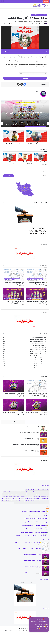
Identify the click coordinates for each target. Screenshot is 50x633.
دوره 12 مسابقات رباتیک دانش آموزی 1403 (38, 343)
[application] (25, 40)
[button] (25, 39)
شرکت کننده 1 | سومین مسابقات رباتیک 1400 (31, 438)
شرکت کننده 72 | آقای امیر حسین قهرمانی (21, 113)
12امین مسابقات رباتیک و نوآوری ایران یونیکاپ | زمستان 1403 (36, 498)
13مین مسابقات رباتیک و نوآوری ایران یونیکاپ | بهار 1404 (13, 498)
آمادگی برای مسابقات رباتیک (12, 630)
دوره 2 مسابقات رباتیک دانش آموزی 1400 (38, 355)
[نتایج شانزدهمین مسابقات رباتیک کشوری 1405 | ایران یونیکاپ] (36, 386)
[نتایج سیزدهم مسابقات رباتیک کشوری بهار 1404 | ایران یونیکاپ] (43, 434)
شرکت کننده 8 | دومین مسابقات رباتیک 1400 (31, 450)
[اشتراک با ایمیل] (21, 84)
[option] (33, 123)
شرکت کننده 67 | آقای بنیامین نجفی (9, 162)
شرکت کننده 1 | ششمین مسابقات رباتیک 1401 (31, 426)
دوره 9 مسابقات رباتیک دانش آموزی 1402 (38, 370)
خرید (42, 237)
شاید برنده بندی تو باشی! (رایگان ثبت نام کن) (39, 629)
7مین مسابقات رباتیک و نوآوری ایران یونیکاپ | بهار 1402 (33, 73)
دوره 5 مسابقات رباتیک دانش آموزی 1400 (38, 361)
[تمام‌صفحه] (3, 51)
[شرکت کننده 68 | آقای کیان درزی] (25, 157)
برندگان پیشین (4, 630)
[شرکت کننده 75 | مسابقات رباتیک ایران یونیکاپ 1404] (13, 405)
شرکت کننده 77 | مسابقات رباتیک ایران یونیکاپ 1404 (13, 394)
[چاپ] (18, 84)
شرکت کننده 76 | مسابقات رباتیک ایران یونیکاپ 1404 (36, 413)
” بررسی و (45, 237)
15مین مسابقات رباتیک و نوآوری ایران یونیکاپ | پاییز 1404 (13, 500)
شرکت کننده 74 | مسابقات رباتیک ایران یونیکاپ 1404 (31, 572)
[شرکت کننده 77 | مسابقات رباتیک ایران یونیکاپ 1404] (13, 386)
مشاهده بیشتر (25, 78)
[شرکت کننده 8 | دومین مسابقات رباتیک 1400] (43, 452)
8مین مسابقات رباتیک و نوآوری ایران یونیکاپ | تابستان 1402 (14, 494)
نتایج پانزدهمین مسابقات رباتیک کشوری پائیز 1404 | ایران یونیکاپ (36, 302)
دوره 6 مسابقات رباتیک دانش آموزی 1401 (38, 363)
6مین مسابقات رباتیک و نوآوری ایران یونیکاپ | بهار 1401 (13, 491)
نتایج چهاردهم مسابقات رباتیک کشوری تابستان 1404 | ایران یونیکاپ (15, 302)
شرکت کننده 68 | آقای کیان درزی (26, 162)
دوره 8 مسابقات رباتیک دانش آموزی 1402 (38, 368)
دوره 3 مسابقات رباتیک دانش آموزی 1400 (38, 357)
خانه (45, 12)
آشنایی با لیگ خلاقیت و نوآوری (24, 630)
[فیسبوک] (24, 84)
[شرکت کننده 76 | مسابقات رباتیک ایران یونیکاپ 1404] (36, 405)
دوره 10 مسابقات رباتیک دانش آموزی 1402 (38, 339)
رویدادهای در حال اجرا (19, 503)
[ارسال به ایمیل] (39, 23)
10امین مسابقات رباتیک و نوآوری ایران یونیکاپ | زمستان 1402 (14, 496)
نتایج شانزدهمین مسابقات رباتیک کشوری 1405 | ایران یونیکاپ (14, 283)
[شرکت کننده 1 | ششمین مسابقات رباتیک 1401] (43, 428)
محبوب (37, 422)
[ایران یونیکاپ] (39, 5)
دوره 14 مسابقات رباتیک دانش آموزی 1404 (38, 347)
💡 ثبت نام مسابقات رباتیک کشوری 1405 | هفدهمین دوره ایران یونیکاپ (37, 283)
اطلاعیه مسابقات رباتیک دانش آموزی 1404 (38, 337)
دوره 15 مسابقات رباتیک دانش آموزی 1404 (38, 349)
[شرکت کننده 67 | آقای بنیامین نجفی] (9, 157)
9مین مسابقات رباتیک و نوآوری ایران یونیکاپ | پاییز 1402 (37, 496)
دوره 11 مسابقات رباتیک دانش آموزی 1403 (38, 341)
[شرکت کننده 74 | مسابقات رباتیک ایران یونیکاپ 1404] (45, 573)
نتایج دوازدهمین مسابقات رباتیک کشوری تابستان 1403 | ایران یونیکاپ (26, 444)
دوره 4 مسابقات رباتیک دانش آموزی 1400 (38, 359)
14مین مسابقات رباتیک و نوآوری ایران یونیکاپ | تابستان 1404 (36, 500)
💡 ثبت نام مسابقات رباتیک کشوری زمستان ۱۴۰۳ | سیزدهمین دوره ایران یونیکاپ (28, 1)
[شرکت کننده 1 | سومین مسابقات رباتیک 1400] (43, 440)
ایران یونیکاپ (42, 23)
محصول (39, 237)
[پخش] (46, 51)
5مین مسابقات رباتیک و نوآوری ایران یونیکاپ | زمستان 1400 (37, 491)
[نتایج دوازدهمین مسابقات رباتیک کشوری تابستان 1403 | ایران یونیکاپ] (43, 446)
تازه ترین (13, 422)
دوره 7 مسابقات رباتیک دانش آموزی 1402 (36, 12)
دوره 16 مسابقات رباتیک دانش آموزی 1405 (38, 351)
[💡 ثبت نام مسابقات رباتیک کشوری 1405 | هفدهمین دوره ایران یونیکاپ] (45, 544)
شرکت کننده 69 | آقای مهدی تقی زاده (41, 162)
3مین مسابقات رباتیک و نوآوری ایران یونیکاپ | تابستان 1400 (37, 489)
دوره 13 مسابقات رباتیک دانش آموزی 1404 (38, 345)
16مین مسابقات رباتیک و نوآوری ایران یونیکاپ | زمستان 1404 (37, 503)
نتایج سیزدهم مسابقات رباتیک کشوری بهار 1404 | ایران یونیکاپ (27, 432)
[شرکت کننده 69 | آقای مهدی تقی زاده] (40, 157)
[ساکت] (5, 51)
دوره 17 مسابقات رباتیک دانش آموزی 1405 (38, 353)
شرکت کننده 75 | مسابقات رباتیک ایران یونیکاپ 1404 (13, 413)
